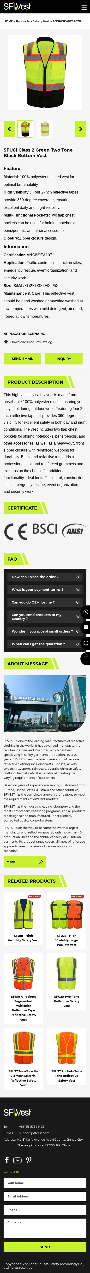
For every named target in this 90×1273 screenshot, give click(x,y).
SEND (45, 1247)
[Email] (85, 627)
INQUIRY (64, 359)
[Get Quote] (85, 643)
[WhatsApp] (85, 612)
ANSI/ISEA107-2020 (67, 21)
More (10, 862)
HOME (8, 21)
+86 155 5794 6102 (31, 1126)
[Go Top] (85, 658)
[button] (9, 129)
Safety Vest (41, 21)
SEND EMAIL (22, 359)
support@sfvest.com (34, 1133)
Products (23, 21)
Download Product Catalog (31, 342)
